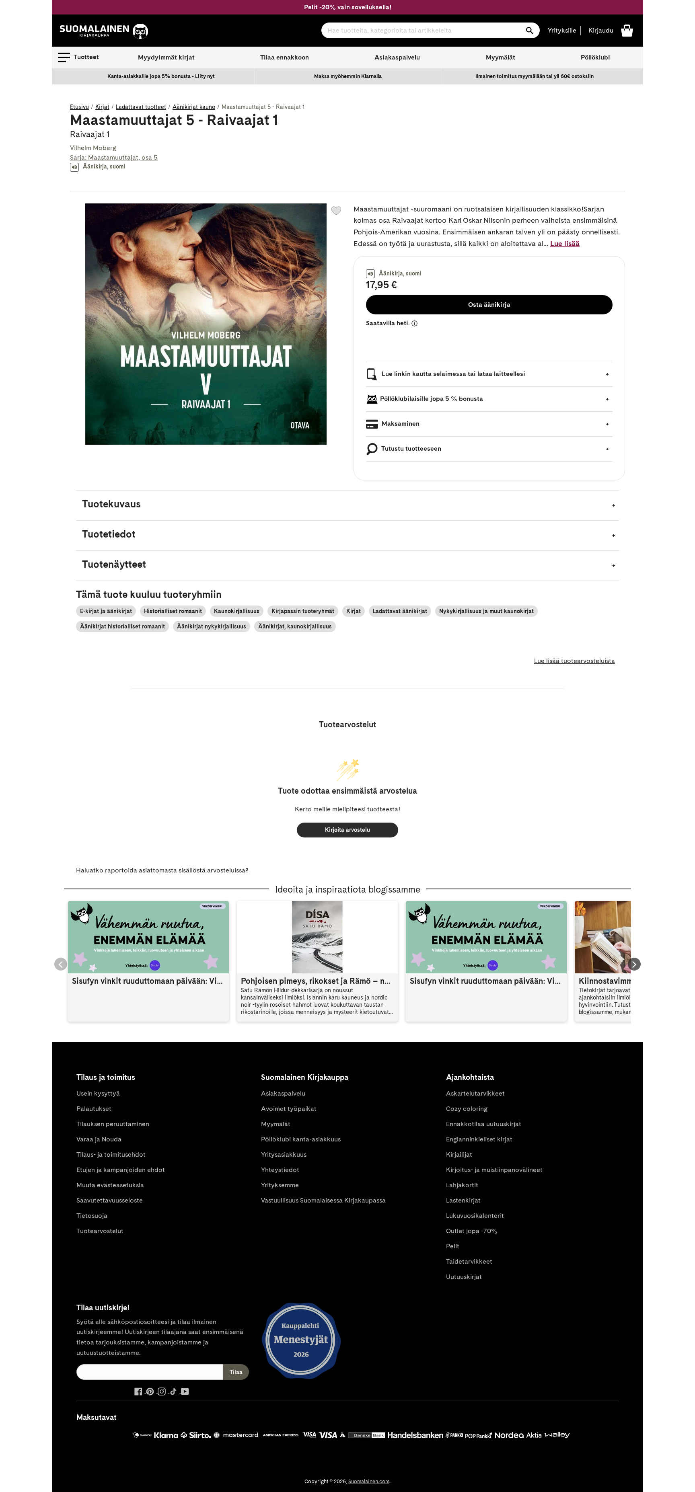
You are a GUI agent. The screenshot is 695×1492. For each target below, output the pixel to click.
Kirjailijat (459, 1154)
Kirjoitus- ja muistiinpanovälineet (494, 1170)
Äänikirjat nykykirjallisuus (211, 626)
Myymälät (500, 57)
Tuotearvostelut (99, 1231)
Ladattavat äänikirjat (400, 611)
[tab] (347, 505)
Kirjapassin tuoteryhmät (302, 611)
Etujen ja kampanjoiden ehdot (120, 1170)
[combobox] (430, 30)
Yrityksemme (280, 1185)
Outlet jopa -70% (471, 1231)
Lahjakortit (462, 1185)
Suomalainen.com (368, 1481)
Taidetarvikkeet (469, 1261)
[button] (78, 57)
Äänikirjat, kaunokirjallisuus (295, 626)
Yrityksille (562, 30)
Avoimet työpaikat (289, 1108)
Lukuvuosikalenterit (475, 1215)
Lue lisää (565, 243)
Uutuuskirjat (464, 1277)
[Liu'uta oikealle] (634, 964)
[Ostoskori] (627, 30)
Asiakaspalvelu (397, 57)
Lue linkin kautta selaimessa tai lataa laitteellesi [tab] (452, 374)
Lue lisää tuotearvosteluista (574, 661)
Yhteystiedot (280, 1170)
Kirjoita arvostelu (347, 830)
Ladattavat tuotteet (141, 107)
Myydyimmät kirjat (166, 57)
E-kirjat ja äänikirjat (106, 611)
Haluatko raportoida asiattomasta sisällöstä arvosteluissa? (162, 870)
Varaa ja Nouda (98, 1139)
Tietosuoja (91, 1215)
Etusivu (79, 107)
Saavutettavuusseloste (109, 1200)
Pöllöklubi (595, 57)
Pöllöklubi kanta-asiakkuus (301, 1139)
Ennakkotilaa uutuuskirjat (483, 1124)
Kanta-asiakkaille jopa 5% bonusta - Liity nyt (161, 76)
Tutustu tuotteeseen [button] (410, 448)
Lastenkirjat (463, 1200)
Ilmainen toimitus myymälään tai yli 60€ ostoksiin (534, 76)
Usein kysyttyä (98, 1093)
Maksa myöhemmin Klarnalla (348, 76)
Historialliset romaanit (173, 611)
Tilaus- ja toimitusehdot (111, 1154)
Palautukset (93, 1108)
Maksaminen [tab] (399, 423)
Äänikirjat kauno (194, 107)
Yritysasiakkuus (283, 1154)
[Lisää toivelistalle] (336, 210)
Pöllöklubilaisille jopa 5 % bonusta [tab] (431, 398)
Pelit (452, 1246)
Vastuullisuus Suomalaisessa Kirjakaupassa (323, 1200)
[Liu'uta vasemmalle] (60, 964)
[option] (161, 76)
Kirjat (102, 107)
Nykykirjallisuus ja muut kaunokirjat (486, 611)
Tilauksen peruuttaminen (112, 1124)
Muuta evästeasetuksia (110, 1185)
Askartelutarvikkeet (475, 1093)
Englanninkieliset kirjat (479, 1139)
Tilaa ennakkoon (284, 57)
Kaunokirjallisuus (236, 611)
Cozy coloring (466, 1108)
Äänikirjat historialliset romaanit (122, 626)
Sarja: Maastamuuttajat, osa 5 (114, 157)
